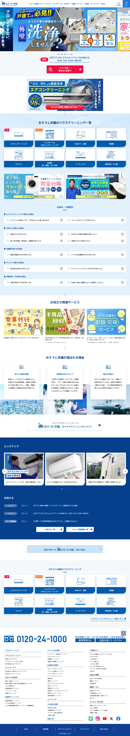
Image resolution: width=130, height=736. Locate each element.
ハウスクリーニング (12, 650)
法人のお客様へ (94, 708)
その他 (103, 4)
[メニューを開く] (126, 3)
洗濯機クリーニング (12, 697)
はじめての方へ (94, 656)
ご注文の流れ (93, 659)
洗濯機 (73, 4)
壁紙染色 (50, 678)
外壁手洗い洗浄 (52, 708)
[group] (65, 29)
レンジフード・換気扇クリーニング (57, 654)
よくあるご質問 (94, 664)
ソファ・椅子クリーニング (55, 673)
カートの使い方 (94, 661)
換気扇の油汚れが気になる (20, 268)
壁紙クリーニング (52, 681)
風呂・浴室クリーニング (12, 681)
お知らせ (92, 671)
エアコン (48, 4)
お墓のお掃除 (51, 715)
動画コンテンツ (94, 681)
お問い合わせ (104, 729)
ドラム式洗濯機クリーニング (13, 703)
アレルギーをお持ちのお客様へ (98, 669)
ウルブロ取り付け (10, 686)
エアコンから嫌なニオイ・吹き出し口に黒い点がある (29, 220)
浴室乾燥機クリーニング (12, 688)
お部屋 (87, 4)
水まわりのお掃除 (11, 677)
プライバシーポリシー (65, 729)
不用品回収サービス (95, 693)
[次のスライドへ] (128, 31)
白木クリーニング (52, 686)
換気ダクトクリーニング (54, 693)
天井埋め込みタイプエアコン (13, 664)
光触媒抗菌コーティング (54, 710)
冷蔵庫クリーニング (53, 659)
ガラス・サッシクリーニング (55, 683)
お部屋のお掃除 (52, 665)
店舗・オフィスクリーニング (98, 705)
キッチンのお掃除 (53, 650)
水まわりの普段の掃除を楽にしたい (84, 234)
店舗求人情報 (93, 713)
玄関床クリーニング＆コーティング (57, 690)
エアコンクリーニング (12, 655)
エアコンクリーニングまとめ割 (13, 661)
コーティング (94, 4)
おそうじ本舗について (36, 4)
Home (26, 729)
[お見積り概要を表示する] (118, 3)
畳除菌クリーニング (53, 688)
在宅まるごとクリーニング (12, 674)
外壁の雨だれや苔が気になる (20, 282)
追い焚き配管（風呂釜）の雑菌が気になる (25, 241)
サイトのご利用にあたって (97, 666)
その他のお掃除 (52, 704)
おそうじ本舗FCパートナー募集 (98, 710)
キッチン (80, 4)
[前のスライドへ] (2, 31)
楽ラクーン (93, 698)
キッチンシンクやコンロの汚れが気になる (86, 268)
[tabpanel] (65, 163)
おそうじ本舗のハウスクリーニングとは (101, 654)
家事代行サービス (95, 691)
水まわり (67, 4)
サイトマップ (84, 729)
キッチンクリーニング (54, 656)
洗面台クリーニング (10, 693)
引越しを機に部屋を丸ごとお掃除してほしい (87, 282)
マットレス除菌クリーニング (55, 671)
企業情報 (45, 729)
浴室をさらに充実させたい (81, 241)
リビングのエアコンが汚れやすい (83, 220)
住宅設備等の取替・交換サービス (99, 695)
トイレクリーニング (10, 691)
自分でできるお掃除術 (96, 678)
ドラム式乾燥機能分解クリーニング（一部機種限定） (20, 705)
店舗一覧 (50, 719)
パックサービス (57, 4)
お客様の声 (93, 683)
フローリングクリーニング (55, 669)
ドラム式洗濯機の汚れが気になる (83, 254)
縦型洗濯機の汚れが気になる (20, 254)
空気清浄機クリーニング (54, 695)
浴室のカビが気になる (18, 234)
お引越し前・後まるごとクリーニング (15, 671)
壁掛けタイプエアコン (11, 659)
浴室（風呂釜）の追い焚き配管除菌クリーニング (18, 683)
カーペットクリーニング (54, 676)
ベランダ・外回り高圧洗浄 (55, 713)
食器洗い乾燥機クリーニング (55, 661)
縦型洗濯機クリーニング (12, 700)
